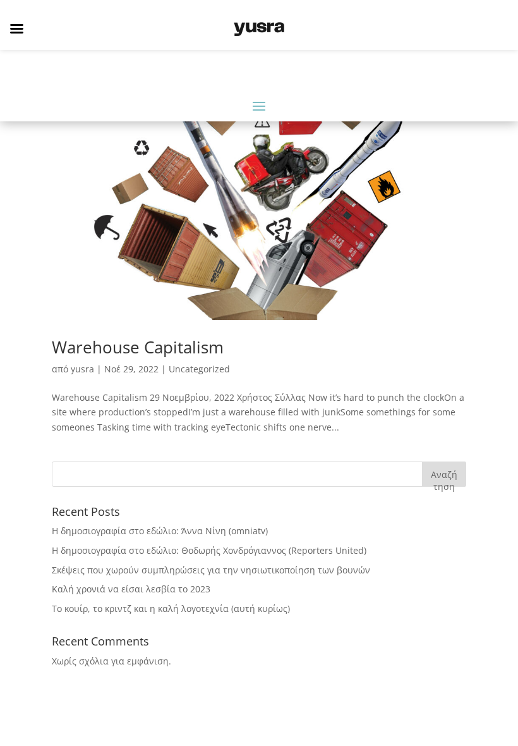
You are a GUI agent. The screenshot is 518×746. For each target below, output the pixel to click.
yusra (82, 369)
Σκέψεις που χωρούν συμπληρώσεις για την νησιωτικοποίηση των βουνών (211, 570)
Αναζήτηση (444, 477)
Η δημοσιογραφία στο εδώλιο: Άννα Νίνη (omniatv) (160, 531)
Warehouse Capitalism (138, 347)
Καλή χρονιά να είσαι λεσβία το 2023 (131, 589)
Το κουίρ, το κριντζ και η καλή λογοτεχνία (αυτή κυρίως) (171, 608)
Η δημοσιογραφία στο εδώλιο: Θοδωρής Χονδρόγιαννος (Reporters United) (209, 550)
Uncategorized (199, 369)
